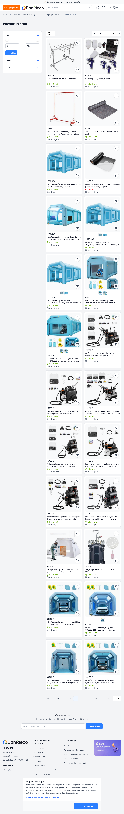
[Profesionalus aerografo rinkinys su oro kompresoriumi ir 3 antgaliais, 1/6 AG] (101, 487)
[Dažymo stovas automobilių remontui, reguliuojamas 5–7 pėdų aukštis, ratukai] (63, 108)
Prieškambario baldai (41, 761)
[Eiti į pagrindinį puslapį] (33, 8)
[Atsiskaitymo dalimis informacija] (106, 747)
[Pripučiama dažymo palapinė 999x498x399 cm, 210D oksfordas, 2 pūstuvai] (63, 160)
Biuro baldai (38, 752)
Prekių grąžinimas (70, 759)
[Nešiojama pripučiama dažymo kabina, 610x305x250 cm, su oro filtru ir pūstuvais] (99, 288)
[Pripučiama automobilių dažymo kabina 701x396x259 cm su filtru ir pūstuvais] (101, 610)
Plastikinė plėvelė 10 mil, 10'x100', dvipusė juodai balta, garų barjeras (99, 182)
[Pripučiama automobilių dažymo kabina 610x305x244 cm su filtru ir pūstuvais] (101, 590)
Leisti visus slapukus (86, 806)
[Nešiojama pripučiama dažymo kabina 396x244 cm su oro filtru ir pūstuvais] (101, 269)
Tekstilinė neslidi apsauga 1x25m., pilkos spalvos (101, 131)
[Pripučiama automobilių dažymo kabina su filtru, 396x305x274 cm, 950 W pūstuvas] (63, 647)
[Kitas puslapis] (95, 687)
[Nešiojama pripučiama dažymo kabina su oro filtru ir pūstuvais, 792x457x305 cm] (104, 288)
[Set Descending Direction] (117, 33)
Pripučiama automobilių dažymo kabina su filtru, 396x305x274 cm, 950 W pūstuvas (63, 670)
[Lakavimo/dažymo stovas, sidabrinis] (63, 56)
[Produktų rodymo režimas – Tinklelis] (48, 33)
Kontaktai (67, 745)
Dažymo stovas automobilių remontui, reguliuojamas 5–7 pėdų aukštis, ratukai (63, 131)
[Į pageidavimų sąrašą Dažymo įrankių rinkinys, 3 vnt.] (114, 42)
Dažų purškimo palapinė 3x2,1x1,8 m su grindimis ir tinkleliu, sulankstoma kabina (63, 561)
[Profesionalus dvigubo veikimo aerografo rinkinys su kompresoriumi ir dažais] (63, 487)
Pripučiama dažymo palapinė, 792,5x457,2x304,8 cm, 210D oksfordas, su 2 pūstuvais (62, 297)
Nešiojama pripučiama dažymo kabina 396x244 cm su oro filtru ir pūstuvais (100, 297)
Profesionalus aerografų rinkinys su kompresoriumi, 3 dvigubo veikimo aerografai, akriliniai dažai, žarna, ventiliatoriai (99, 349)
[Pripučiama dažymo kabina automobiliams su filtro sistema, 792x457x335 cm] (63, 590)
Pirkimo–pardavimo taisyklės (74, 763)
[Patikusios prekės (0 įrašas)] (103, 7)
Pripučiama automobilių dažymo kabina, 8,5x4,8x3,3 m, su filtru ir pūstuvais (101, 670)
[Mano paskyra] (97, 7)
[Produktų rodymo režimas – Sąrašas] (52, 33)
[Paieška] (90, 8)
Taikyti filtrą (11, 53)
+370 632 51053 (9, 752)
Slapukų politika (52, 797)
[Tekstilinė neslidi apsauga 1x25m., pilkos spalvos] (101, 108)
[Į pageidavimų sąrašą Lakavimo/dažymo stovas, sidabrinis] (76, 42)
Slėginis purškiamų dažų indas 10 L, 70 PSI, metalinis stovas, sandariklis (100, 561)
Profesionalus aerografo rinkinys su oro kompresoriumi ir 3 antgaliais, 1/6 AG (100, 509)
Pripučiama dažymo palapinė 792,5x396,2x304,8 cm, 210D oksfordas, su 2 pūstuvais (100, 240)
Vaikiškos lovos (39, 765)
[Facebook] (4, 770)
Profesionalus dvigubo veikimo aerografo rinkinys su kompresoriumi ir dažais (63, 509)
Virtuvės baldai (39, 757)
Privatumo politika (34, 797)
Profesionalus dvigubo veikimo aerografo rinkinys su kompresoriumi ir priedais (101, 457)
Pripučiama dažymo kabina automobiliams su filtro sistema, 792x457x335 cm (60, 613)
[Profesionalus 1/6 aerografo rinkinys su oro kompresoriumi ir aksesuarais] (63, 383)
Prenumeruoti (93, 726)
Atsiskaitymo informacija (73, 750)
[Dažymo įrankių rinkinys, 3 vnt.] (101, 56)
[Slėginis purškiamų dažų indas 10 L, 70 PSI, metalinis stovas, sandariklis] (101, 538)
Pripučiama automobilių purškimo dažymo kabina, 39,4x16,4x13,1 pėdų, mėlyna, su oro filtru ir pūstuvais (62, 234)
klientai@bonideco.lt (11, 756)
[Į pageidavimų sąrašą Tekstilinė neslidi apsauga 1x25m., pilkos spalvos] (114, 94)
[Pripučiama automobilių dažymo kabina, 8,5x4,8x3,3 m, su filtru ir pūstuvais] (101, 647)
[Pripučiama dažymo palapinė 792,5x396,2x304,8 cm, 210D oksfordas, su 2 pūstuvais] (101, 211)
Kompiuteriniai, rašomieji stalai (45, 770)
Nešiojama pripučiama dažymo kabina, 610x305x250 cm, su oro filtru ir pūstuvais (62, 354)
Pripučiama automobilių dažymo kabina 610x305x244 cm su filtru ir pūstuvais (101, 618)
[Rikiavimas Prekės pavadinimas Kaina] (102, 33)
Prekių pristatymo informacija (75, 754)
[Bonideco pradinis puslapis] (15, 742)
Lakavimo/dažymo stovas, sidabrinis (61, 78)
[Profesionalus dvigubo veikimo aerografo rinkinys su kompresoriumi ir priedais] (101, 435)
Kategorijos (9, 7)
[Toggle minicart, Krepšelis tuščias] (109, 7)
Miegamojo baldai (40, 748)
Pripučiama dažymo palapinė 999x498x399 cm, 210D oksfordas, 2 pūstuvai (61, 182)
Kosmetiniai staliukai (41, 774)
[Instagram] (9, 770)
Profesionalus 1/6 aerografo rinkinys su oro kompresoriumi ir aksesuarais (62, 406)
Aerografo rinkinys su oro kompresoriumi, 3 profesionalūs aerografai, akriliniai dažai (97, 406)
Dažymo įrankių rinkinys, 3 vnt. (97, 78)
